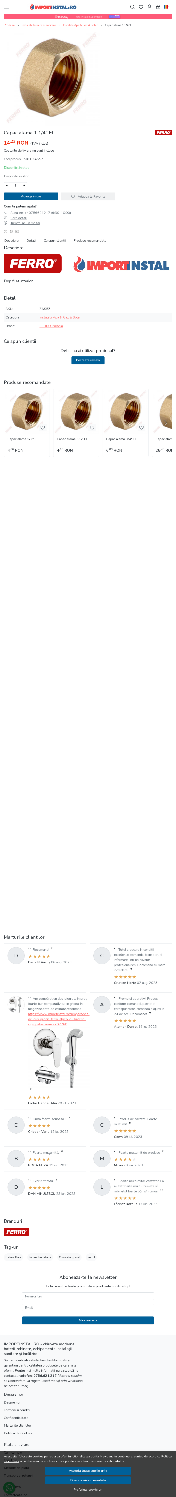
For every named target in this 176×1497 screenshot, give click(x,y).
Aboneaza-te (88, 1320)
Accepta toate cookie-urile (88, 1471)
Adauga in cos (31, 196)
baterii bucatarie (40, 1257)
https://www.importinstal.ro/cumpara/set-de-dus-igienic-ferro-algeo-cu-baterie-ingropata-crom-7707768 (59, 1019)
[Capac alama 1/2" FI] (27, 411)
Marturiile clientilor (17, 1425)
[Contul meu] (149, 7)
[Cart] (158, 7)
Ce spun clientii (55, 240)
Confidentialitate (16, 1418)
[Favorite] (141, 7)
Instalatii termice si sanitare (39, 25)
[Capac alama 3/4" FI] (125, 411)
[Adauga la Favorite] (42, 427)
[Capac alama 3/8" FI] (76, 411)
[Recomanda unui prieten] (18, 231)
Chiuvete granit (69, 1257)
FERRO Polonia (51, 326)
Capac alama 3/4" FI (121, 439)
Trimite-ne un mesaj (25, 223)
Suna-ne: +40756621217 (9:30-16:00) (41, 212)
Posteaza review (88, 360)
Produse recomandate (89, 240)
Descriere (11, 240)
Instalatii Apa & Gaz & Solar (80, 25)
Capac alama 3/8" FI (72, 439)
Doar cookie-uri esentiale (88, 1480)
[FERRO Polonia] (16, 1232)
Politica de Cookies (18, 1433)
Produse (9, 25)
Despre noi (12, 1402)
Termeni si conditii (17, 1410)
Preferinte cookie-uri (88, 1489)
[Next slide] (165, 422)
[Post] (7, 231)
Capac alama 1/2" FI (22, 439)
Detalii (31, 240)
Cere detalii (19, 218)
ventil (91, 1257)
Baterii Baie (13, 1257)
